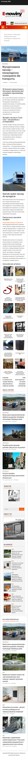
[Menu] (6, 27)
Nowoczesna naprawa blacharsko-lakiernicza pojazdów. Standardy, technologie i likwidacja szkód (14, 417)
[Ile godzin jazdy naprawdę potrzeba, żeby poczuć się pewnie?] (14, 432)
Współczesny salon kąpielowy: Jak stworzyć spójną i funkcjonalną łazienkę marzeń (17, 609)
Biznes (7, 530)
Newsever (22, 753)
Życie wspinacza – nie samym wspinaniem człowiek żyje (20, 382)
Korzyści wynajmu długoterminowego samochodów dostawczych (13, 475)
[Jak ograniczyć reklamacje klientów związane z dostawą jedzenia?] (7, 587)
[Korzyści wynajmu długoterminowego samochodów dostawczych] (14, 460)
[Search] (23, 27)
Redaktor (6, 82)
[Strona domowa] (3, 27)
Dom (16, 530)
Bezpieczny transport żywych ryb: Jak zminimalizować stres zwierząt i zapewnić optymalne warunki (17, 554)
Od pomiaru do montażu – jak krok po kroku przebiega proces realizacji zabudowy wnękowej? (17, 566)
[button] (6, 27)
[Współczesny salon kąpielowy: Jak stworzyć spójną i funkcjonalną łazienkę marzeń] (7, 608)
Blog (12, 530)
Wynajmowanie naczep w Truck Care (12, 222)
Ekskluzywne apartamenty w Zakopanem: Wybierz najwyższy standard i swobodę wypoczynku (17, 578)
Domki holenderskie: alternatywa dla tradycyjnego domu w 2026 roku (13, 534)
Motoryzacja (5, 63)
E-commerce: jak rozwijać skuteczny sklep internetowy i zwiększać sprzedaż (8, 382)
